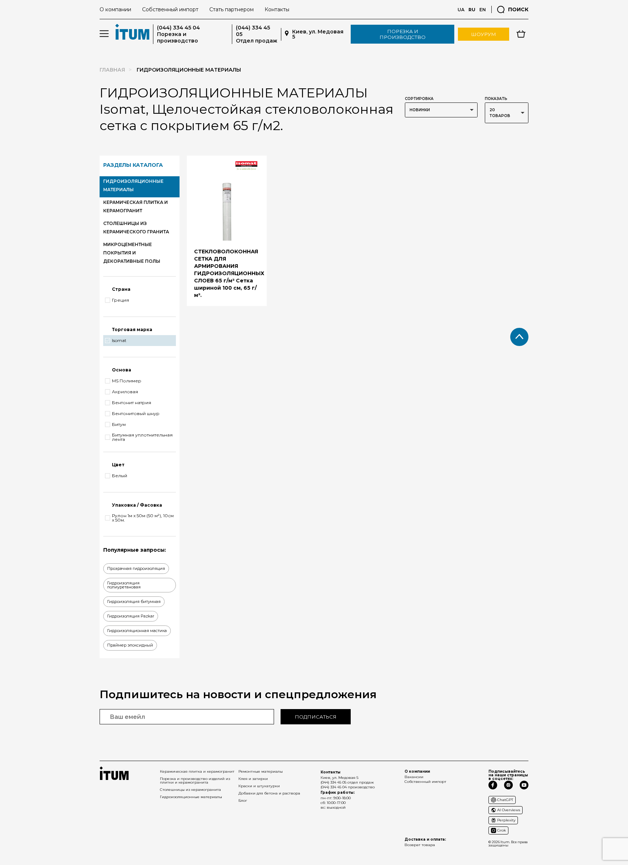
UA (461, 9)
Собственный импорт (170, 9)
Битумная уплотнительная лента (142, 437)
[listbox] (441, 109)
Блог (242, 800)
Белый (119, 475)
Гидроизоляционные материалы (191, 796)
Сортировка (419, 98)
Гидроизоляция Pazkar (130, 616)
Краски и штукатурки (259, 786)
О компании (115, 9)
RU (471, 9)
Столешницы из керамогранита (190, 789)
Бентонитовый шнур (136, 413)
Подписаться (316, 717)
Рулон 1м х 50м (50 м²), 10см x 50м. (143, 518)
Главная (112, 70)
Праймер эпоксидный (130, 645)
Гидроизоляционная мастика (137, 630)
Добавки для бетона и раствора (269, 793)
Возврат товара (419, 844)
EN (482, 9)
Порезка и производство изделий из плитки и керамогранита (195, 780)
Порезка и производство (402, 34)
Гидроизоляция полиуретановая (124, 585)
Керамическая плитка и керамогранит (197, 771)
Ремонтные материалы (260, 771)
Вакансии (413, 777)
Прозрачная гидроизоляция (136, 568)
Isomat (119, 340)
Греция (120, 300)
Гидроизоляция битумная (134, 601)
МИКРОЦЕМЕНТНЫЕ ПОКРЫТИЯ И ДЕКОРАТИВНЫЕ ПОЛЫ (131, 253)
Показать (496, 98)
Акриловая (125, 391)
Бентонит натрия (131, 402)
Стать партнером (231, 9)
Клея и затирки (253, 778)
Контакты (277, 9)
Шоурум (483, 34)
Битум (119, 424)
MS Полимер (126, 380)
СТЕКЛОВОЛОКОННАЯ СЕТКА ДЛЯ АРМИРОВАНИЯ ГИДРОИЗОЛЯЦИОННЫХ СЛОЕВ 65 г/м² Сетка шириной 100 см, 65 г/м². (229, 273)
